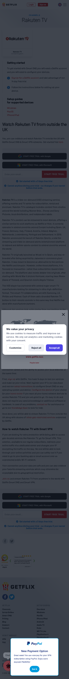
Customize (15, 347)
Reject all (36, 347)
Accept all (54, 347)
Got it (34, 669)
